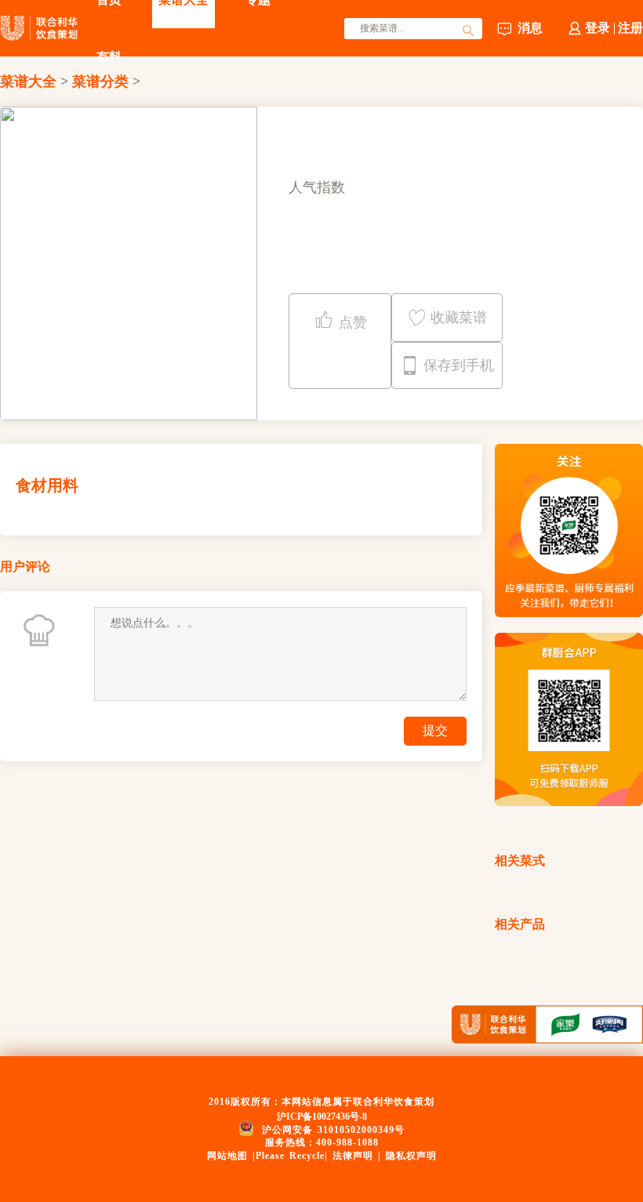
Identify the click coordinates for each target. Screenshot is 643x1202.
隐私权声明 (411, 1155)
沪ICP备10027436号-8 (322, 1116)
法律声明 (352, 1155)
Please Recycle (290, 1155)
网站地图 (227, 1155)
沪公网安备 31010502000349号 (333, 1129)
